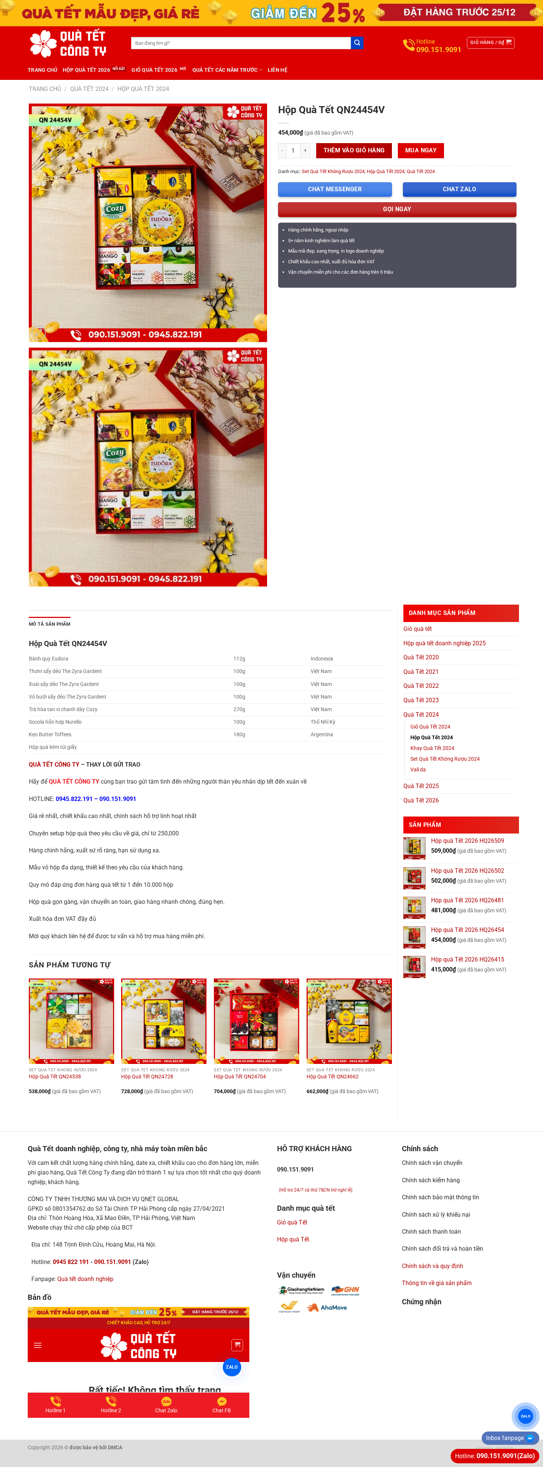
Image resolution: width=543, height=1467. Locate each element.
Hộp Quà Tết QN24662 (333, 1077)
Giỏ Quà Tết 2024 (430, 727)
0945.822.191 (74, 798)
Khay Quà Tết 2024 (432, 748)
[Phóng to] (38, 333)
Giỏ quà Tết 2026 (154, 70)
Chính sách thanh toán (431, 1231)
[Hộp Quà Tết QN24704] (256, 1021)
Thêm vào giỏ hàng (354, 150)
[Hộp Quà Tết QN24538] (71, 1021)
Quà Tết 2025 (421, 786)
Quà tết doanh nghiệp (85, 1278)
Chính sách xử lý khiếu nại (436, 1214)
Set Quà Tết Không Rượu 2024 (333, 171)
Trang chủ (43, 70)
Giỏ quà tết (417, 628)
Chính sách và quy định (432, 1266)
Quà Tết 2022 (421, 685)
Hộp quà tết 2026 (86, 70)
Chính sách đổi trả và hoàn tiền (442, 1248)
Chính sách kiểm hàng (431, 1180)
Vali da (418, 770)
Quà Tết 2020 (421, 657)
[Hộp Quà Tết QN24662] (349, 1021)
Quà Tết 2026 (421, 800)
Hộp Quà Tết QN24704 (240, 1077)
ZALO (525, 1416)
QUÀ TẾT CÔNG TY (54, 764)
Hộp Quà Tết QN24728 (147, 1077)
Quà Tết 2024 (89, 88)
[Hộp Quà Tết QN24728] (163, 1021)
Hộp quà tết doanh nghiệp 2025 (444, 643)
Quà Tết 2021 (421, 671)
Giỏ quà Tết (292, 1222)
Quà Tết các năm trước (225, 70)
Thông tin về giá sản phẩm (437, 1283)
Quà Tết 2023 (421, 700)
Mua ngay (421, 150)
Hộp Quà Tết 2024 (143, 88)
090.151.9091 (117, 798)
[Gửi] (357, 43)
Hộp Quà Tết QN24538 (55, 1077)
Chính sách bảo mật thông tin (440, 1197)
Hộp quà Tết (293, 1239)
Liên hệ (277, 70)
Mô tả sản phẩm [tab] (50, 624)
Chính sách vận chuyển (432, 1162)
